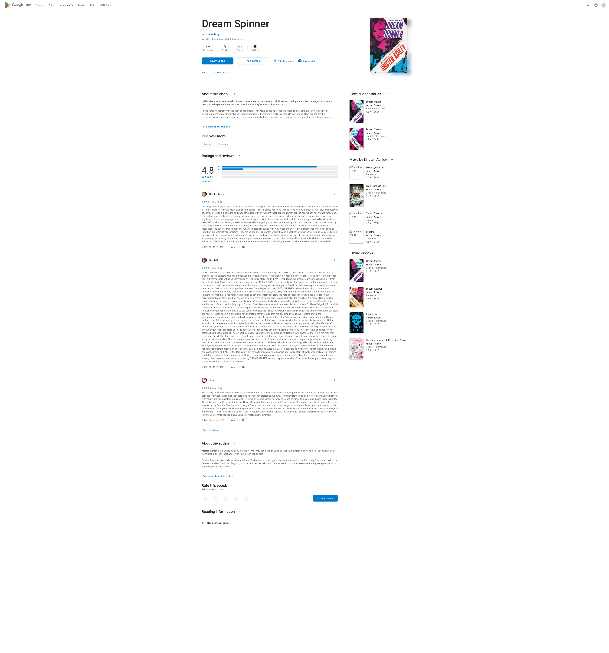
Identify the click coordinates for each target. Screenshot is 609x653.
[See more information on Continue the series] (386, 94)
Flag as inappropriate (216, 522)
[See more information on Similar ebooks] (377, 253)
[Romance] (223, 144)
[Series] (208, 144)
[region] (265, 48)
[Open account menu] (603, 5)
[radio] (205, 498)
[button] (253, 61)
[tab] (39, 5)
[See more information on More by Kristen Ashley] (392, 159)
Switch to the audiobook (215, 72)
